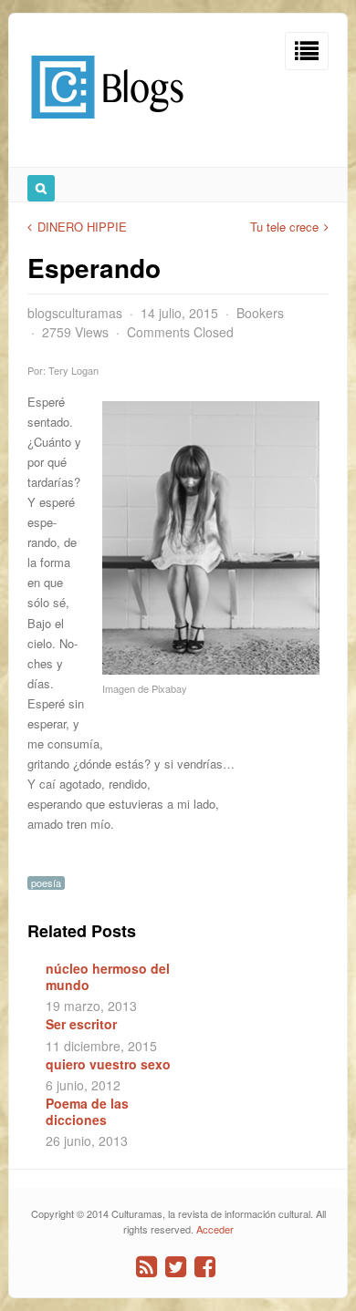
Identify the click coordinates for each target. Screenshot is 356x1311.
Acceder (215, 1229)
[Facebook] (204, 1266)
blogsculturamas (74, 313)
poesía (46, 883)
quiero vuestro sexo (108, 1064)
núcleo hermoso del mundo (108, 976)
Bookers (260, 313)
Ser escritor (81, 1024)
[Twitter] (175, 1266)
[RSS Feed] (146, 1266)
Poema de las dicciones (87, 1111)
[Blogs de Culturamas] (107, 125)
